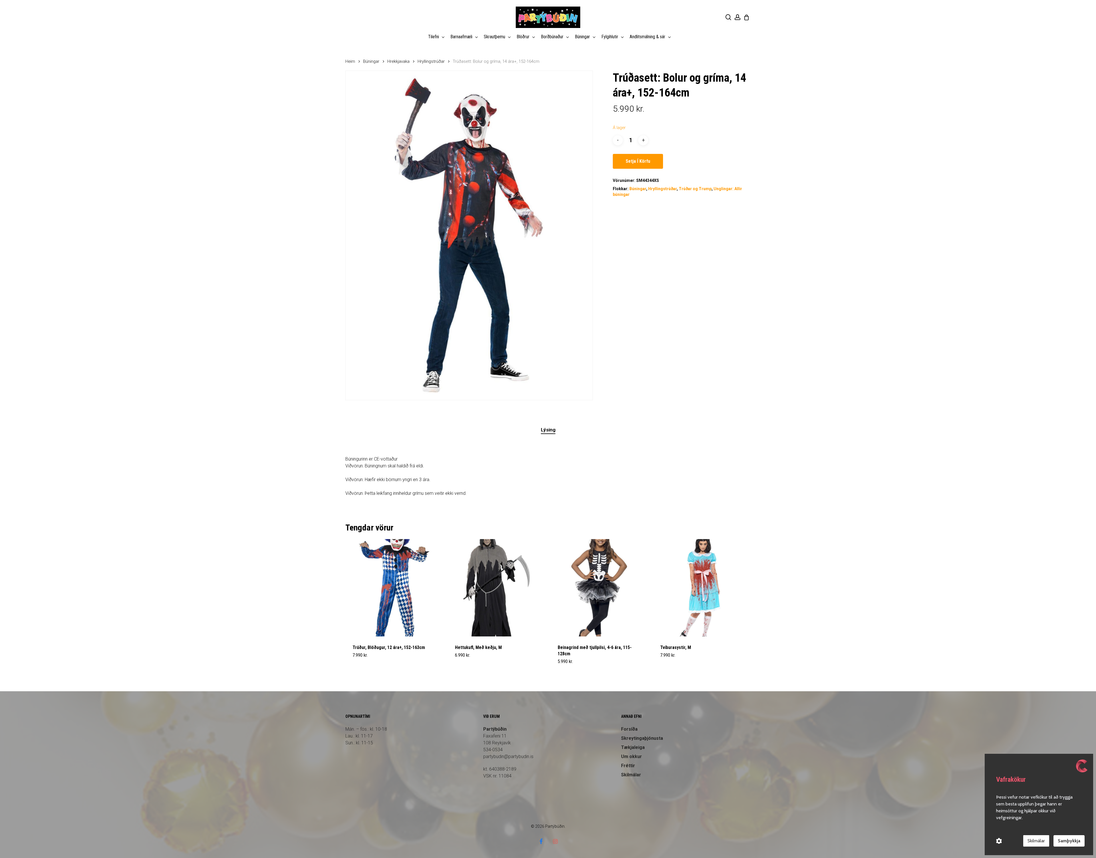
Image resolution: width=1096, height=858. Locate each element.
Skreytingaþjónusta (642, 738)
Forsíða (629, 729)
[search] (728, 17)
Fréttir (628, 765)
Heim (350, 61)
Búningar (371, 61)
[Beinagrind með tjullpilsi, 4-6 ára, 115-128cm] (599, 587)
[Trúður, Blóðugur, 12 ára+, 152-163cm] (394, 587)
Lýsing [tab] (548, 430)
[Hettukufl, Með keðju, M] (496, 587)
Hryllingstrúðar (431, 61)
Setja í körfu (638, 161)
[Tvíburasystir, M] (701, 587)
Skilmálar (631, 774)
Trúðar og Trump (695, 188)
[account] (737, 17)
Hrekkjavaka (398, 61)
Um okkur (631, 756)
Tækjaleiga (633, 747)
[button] (366, 665)
